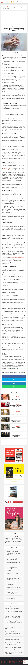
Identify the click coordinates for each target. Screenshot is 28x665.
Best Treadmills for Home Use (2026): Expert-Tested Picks (14, 652)
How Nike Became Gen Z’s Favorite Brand (16, 436)
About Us (3, 661)
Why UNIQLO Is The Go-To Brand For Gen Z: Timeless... (16, 428)
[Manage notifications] (24, 661)
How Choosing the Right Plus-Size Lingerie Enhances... (16, 406)
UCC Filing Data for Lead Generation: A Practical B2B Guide (13, 612)
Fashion (7, 7)
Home (3, 7)
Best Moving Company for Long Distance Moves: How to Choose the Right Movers (13, 622)
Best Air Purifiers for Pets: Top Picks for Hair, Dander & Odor (13, 643)
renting (16, 118)
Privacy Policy (8, 661)
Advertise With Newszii (17, 661)
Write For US (12, 662)
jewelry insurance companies (17, 257)
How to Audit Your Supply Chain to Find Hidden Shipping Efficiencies (13, 648)
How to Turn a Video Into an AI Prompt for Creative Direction (12, 638)
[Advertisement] (14, 18)
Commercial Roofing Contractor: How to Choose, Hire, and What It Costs (13, 633)
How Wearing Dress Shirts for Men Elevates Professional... (16, 413)
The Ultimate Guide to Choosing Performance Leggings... (16, 421)
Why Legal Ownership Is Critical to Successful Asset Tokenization (13, 607)
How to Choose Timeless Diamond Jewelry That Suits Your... (16, 398)
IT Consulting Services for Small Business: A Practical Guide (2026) (13, 617)
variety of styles (6, 168)
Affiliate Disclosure (5, 662)
